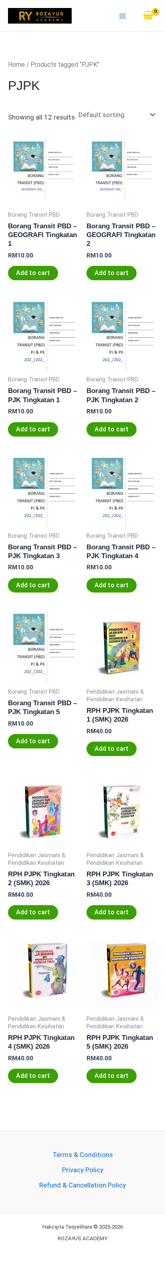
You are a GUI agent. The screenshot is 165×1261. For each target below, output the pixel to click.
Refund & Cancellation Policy (82, 1185)
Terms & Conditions (82, 1155)
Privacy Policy (82, 1170)
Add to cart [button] (33, 273)
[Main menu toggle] (122, 16)
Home (16, 64)
